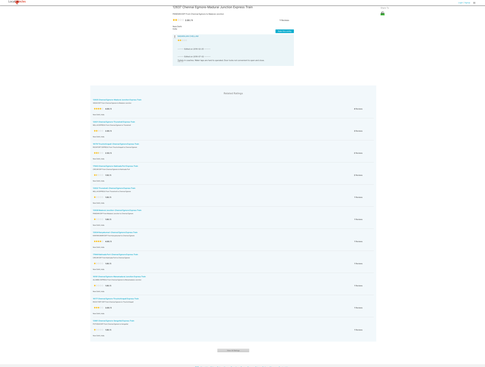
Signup (467, 3)
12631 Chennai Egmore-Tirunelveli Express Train (114, 122)
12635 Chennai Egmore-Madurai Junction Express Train (117, 100)
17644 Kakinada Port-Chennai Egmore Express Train (115, 254)
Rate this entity (284, 31)
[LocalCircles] (17, 2)
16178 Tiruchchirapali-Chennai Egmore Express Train (116, 144)
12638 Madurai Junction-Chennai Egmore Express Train (117, 210)
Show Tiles (475, 2)
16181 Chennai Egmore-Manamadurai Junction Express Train (119, 276)
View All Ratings (233, 350)
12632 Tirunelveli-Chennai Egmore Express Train (114, 188)
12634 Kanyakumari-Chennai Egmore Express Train (115, 232)
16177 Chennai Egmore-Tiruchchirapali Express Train (116, 299)
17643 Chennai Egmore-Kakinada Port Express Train (115, 166)
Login (460, 3)
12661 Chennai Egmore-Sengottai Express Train (113, 321)
